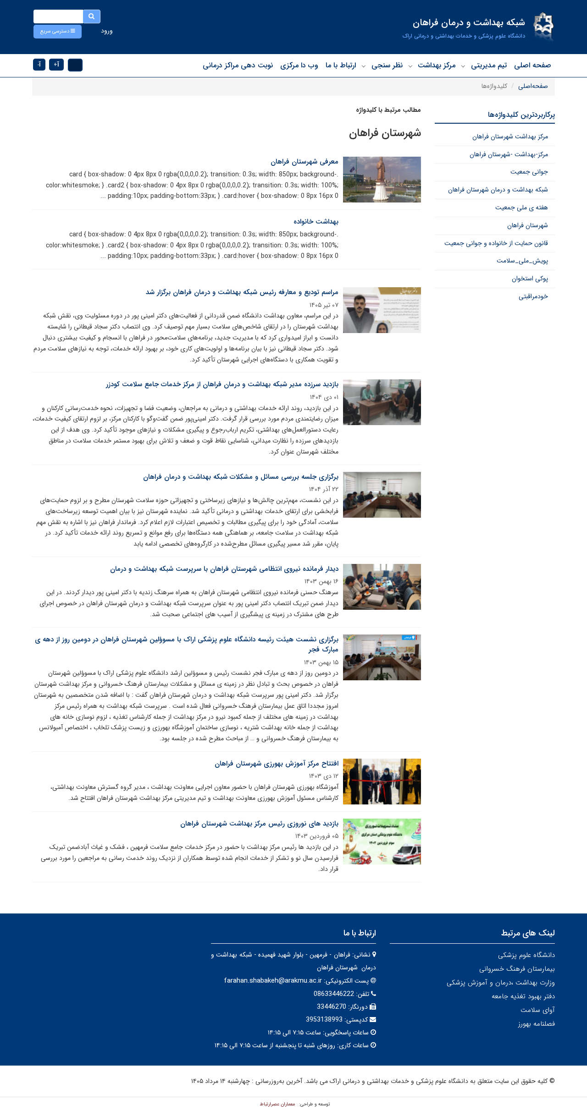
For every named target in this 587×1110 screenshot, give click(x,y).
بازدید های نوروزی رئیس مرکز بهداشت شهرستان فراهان (259, 823)
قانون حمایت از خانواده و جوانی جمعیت (496, 243)
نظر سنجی (387, 65)
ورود (107, 31)
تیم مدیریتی (489, 65)
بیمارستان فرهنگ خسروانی (517, 968)
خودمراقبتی (533, 296)
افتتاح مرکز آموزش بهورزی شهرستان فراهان (276, 763)
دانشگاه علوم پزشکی (526, 955)
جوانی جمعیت (529, 172)
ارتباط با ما (341, 65)
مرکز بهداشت (436, 65)
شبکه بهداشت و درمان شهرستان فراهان (498, 190)
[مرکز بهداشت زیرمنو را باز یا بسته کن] (410, 65)
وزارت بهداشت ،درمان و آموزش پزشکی (501, 982)
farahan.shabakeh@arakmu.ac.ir (273, 980)
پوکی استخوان (530, 278)
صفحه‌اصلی (533, 86)
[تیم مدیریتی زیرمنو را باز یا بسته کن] (463, 65)
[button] (57, 31)
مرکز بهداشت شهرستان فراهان (510, 136)
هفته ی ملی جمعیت (521, 207)
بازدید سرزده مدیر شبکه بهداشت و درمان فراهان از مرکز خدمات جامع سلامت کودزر (222, 384)
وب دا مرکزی (299, 65)
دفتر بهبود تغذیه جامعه (523, 996)
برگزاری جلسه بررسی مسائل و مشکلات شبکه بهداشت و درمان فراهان (240, 476)
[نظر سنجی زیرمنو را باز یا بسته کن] (364, 65)
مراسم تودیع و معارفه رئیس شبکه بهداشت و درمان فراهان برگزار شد (242, 292)
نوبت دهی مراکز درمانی (238, 65)
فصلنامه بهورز (536, 1023)
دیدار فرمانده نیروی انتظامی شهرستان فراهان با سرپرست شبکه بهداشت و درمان (224, 568)
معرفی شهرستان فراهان (304, 161)
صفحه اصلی (532, 65)
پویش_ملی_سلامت (522, 261)
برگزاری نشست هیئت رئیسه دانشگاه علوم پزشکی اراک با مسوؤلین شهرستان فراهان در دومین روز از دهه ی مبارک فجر (186, 645)
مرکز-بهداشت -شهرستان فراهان (509, 154)
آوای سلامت (538, 1010)
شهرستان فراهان (527, 225)
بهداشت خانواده (316, 221)
